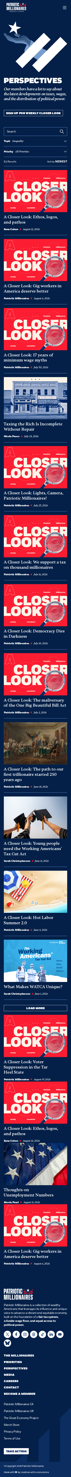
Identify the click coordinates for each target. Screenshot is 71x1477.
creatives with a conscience (35, 1472)
